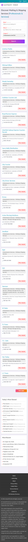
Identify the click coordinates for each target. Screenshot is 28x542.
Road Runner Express (9, 114)
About (14, 481)
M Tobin (5, 308)
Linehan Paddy (7, 49)
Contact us (14, 491)
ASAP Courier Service (14, 426)
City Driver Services (8, 181)
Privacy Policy (14, 483)
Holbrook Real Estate (8, 446)
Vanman (5, 286)
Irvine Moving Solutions (10, 215)
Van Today (5, 357)
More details (22, 60)
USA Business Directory (14, 494)
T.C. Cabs (5, 341)
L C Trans (5, 373)
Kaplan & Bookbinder (8, 454)
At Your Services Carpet (8, 459)
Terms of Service (14, 489)
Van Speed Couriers (13, 429)
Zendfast (5, 232)
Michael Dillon (7, 65)
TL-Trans (5, 325)
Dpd (3, 250)
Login (20, 1)
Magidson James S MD (8, 451)
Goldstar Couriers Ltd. (9, 98)
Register (25, 1)
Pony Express (12, 403)
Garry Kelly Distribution (10, 148)
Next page (21, 390)
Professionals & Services (8, 51)
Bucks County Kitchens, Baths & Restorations (14, 444)
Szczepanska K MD (7, 464)
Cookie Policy (14, 486)
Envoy (4, 197)
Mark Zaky (5, 461)
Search (13, 41)
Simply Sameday (7, 81)
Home (14, 475)
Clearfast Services (13, 431)
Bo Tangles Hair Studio (8, 441)
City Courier (6, 165)
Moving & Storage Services (14, 219)
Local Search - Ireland (10, 5)
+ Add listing (14, 478)
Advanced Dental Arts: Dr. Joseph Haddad (13, 456)
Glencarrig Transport (14, 424)
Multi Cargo (12, 406)
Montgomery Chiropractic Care (10, 449)
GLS (3, 268)
